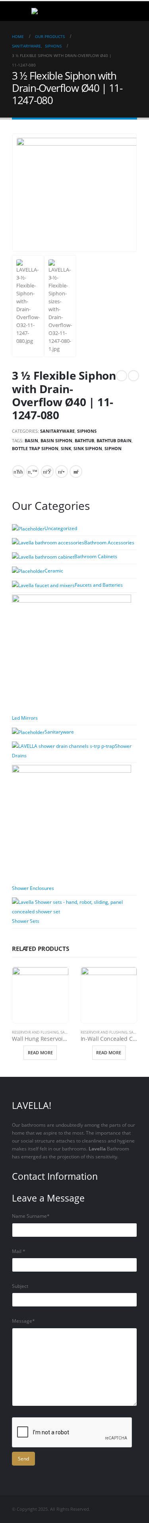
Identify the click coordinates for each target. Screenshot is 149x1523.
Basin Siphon (56, 440)
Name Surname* (31, 1216)
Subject (20, 1286)
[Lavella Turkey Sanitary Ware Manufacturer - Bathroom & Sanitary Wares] (49, 11)
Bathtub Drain (114, 440)
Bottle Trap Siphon (35, 448)
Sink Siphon (88, 448)
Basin (31, 440)
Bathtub (84, 440)
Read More (40, 1052)
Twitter (32, 471)
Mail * (18, 1251)
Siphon (113, 448)
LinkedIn (47, 471)
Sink (66, 448)
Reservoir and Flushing (35, 1032)
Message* (23, 1321)
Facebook (18, 471)
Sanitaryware (57, 431)
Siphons (87, 431)
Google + (61, 471)
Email (76, 471)
